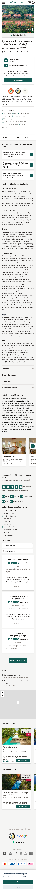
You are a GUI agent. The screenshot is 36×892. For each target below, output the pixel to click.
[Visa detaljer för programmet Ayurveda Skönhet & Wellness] (31, 165)
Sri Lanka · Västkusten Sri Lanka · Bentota (16, 52)
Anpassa (18, 887)
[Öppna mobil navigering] (3, 2)
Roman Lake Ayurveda (12, 748)
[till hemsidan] (16, 2)
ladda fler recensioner (18, 660)
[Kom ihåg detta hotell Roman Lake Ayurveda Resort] (4, 729)
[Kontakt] (29, 2)
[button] (18, 703)
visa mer (4, 104)
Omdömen (15, 137)
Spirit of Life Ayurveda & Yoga (15, 794)
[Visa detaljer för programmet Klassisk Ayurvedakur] (31, 175)
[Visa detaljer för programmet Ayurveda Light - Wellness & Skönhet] (31, 154)
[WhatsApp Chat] (33, 446)
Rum (5, 137)
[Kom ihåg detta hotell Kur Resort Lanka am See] (31, 7)
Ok (18, 882)
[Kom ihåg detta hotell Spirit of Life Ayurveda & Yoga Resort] (4, 775)
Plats (26, 137)
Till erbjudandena (18, 80)
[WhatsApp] (33, 2)
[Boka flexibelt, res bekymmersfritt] (25, 35)
